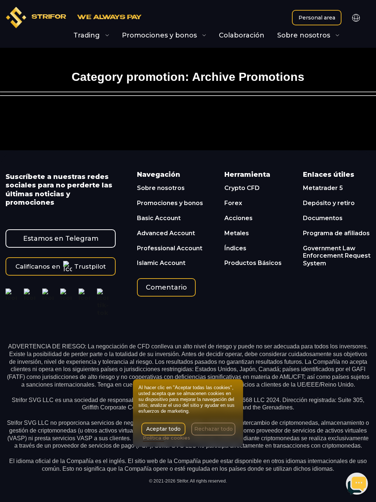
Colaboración (241, 35)
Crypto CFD (242, 187)
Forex (233, 203)
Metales (236, 233)
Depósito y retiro (329, 203)
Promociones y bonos (170, 203)
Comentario (166, 287)
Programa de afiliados (336, 233)
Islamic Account (161, 262)
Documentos (323, 218)
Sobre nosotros (161, 187)
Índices (235, 248)
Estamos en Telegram (60, 238)
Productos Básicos (253, 262)
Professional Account (169, 248)
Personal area (317, 17)
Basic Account (159, 218)
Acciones (238, 218)
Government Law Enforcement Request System (336, 256)
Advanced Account (166, 233)
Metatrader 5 (323, 187)
